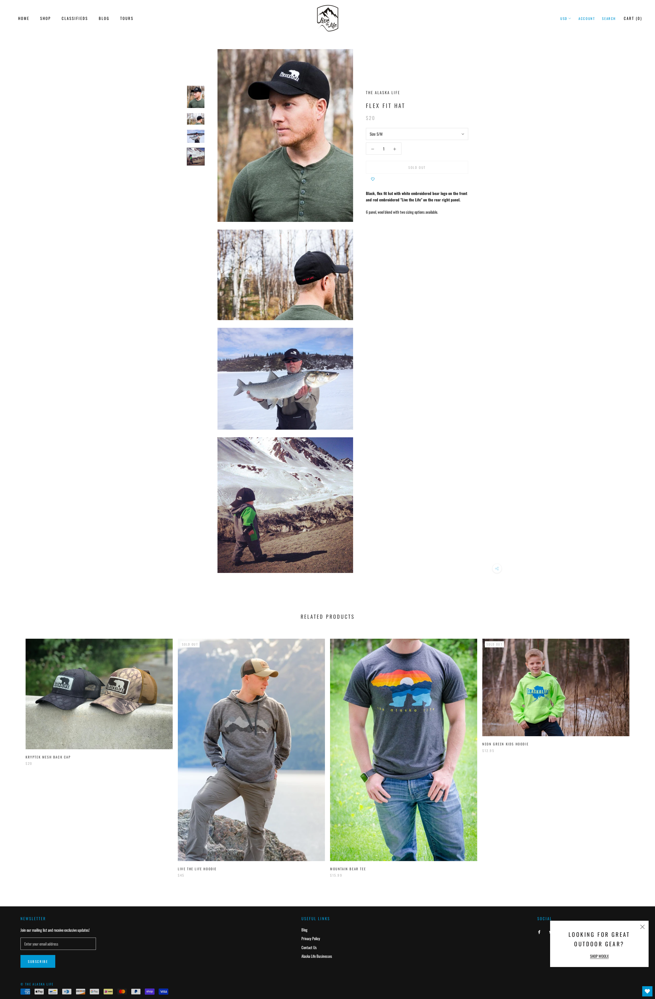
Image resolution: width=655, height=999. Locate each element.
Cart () (633, 18)
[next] (639, 752)
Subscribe (38, 961)
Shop (45, 18)
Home (23, 18)
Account (586, 18)
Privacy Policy (310, 938)
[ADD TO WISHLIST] (373, 179)
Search (609, 18)
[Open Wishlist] (647, 991)
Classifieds (75, 18)
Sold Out (417, 167)
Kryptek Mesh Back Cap (48, 756)
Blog (104, 18)
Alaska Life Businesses (316, 956)
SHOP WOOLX (599, 956)
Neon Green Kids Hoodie (505, 743)
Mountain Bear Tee (348, 868)
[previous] (16, 752)
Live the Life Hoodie (197, 868)
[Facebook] (539, 931)
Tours (127, 18)
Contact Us (309, 947)
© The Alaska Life (37, 984)
